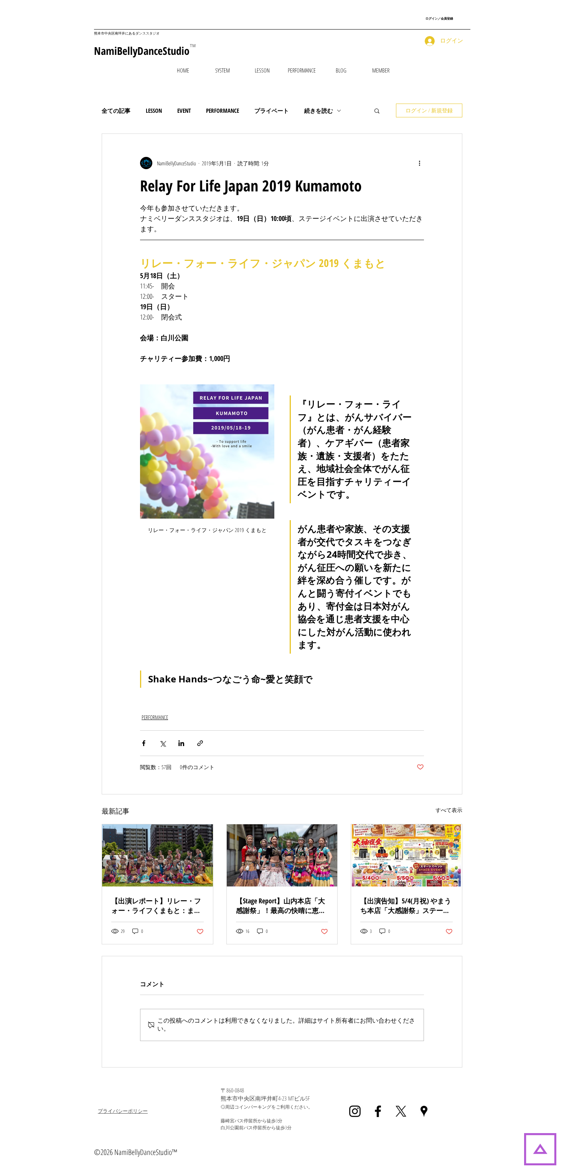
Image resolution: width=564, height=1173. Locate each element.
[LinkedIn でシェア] (181, 743)
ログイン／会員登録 (439, 18)
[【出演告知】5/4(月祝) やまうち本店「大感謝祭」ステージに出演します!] (406, 855)
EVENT (184, 110)
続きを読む (318, 110)
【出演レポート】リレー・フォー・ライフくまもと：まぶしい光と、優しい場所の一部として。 (156, 905)
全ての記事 (116, 110)
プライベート (271, 110)
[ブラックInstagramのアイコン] (355, 1111)
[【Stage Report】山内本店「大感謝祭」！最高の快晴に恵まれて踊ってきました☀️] (282, 855)
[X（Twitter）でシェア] (162, 743)
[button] (262, 70)
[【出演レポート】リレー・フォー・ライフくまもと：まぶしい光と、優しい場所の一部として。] (157, 855)
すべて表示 (448, 810)
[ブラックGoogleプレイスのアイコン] (424, 1111)
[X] (401, 1111)
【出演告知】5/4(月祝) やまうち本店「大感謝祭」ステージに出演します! (405, 905)
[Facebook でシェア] (143, 743)
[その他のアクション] (419, 163)
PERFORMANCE (222, 110)
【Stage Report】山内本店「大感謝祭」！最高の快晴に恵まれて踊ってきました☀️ (281, 905)
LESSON (154, 110)
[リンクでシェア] (200, 743)
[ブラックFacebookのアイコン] (378, 1111)
